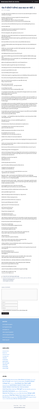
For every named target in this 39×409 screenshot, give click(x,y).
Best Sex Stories (14, 379)
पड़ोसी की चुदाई (16, 276)
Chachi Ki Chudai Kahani (19, 381)
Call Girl (12, 381)
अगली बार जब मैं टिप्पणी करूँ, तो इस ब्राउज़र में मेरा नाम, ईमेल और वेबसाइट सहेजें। (15, 310)
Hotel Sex (5, 277)
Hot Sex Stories (26, 389)
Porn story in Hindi (19, 277)
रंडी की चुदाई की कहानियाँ (22, 398)
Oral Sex (13, 277)
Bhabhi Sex (5, 352)
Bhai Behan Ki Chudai (24, 379)
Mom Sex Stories (23, 393)
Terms (20, 405)
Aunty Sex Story (6, 351)
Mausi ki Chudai (16, 393)
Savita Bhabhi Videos (13, 397)
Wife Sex (29, 277)
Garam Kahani (7, 387)
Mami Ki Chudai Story (23, 391)
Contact (24, 405)
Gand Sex (28, 385)
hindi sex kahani (24, 387)
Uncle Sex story (9, 398)
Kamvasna (9, 277)
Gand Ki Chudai (21, 385)
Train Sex (4, 398)
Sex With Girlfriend (22, 397)
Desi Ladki (27, 383)
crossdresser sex (12, 383)
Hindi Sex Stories (6, 354)
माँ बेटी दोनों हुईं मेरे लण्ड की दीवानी (8, 281)
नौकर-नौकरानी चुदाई (10, 276)
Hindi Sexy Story (7, 389)
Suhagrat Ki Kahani (32, 397)
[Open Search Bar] (32, 1)
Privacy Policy (16, 405)
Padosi (17, 395)
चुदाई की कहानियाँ (5, 361)
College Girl (6, 383)
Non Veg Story (6, 395)
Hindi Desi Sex (15, 387)
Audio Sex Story (7, 379)
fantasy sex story (6, 385)
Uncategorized (5, 356)
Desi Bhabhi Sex (19, 383)
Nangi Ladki (31, 393)
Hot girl (19, 389)
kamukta (5, 391)
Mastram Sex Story (8, 393)
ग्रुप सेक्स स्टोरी (5, 359)
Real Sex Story (6, 397)
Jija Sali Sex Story (33, 389)
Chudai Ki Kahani (29, 381)
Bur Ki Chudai (6, 381)
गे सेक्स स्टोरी (5, 276)
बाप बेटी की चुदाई (5, 366)
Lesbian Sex (17, 391)
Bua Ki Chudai (32, 379)
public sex (25, 277)
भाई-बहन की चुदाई (5, 368)
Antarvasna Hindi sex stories (10, 1)
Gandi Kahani (13, 385)
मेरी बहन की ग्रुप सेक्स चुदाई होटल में (8, 279)
